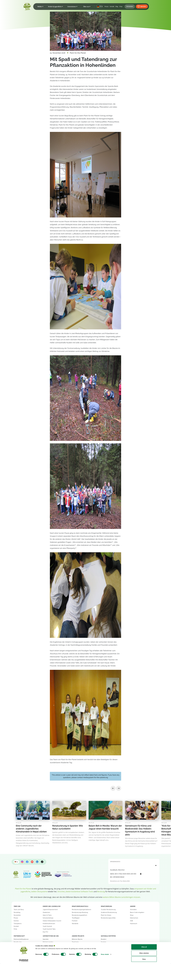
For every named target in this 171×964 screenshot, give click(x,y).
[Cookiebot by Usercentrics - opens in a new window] (23, 960)
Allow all (144, 947)
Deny (144, 959)
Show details (105, 954)
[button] (40, 6)
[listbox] (134, 865)
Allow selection (144, 953)
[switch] (63, 954)
